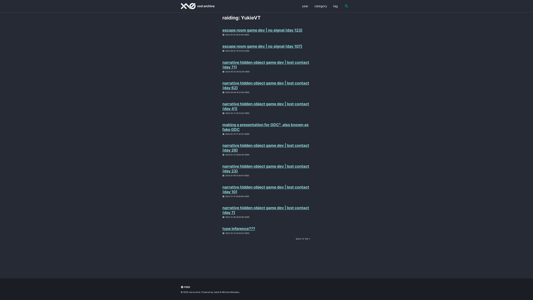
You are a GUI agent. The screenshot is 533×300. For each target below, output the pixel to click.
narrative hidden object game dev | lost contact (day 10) (265, 189)
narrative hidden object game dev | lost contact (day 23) (265, 168)
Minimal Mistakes (230, 292)
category (320, 6)
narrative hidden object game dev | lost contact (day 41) (265, 106)
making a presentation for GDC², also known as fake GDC (265, 127)
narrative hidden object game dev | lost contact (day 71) (265, 64)
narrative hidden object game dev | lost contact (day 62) (265, 85)
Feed (187, 287)
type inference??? (238, 228)
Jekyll (216, 292)
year (305, 6)
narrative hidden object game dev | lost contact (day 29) (265, 147)
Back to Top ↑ (303, 239)
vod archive (206, 6)
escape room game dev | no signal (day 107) (262, 46)
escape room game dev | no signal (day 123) (262, 30)
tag (335, 6)
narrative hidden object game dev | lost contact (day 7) (265, 210)
